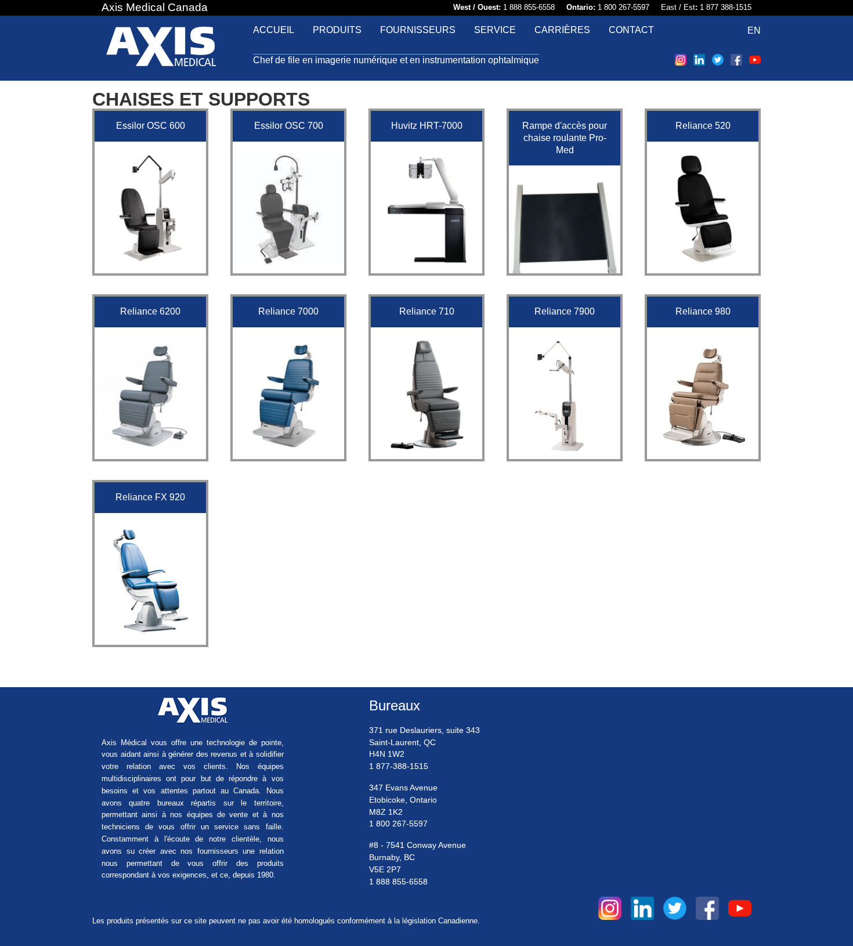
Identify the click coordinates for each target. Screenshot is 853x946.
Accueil (273, 30)
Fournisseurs (418, 30)
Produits (337, 30)
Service (495, 30)
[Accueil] (161, 48)
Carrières (562, 30)
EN (754, 30)
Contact (631, 30)
